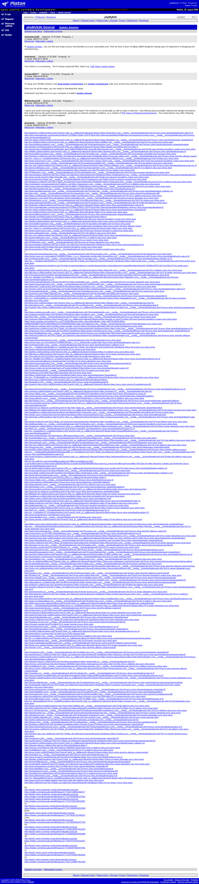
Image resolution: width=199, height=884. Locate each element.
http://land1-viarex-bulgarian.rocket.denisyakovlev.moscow (51, 789)
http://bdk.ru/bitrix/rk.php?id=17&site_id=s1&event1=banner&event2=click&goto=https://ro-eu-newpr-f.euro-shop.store (78, 782)
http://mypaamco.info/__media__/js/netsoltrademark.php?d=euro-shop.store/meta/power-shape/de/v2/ (71, 738)
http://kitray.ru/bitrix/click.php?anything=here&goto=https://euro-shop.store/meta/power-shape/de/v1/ (70, 375)
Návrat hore (29, 41)
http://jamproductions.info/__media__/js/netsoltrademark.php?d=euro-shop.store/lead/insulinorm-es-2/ (71, 626)
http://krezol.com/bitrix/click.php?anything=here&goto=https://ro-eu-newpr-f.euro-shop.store (66, 240)
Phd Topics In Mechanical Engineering (139, 113)
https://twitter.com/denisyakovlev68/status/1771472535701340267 (54, 815)
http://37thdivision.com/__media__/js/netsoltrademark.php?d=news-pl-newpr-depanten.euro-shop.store (72, 242)
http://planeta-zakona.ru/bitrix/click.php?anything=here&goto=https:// (55, 745)
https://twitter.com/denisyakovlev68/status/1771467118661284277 (54, 792)
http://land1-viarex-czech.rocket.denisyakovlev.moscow (49, 852)
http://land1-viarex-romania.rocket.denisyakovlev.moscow (50, 827)
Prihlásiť (184, 3)
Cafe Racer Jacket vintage (102, 66)
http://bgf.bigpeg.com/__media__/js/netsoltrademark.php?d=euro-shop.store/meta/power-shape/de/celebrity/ (74, 487)
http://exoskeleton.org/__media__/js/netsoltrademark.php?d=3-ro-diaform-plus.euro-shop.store (68, 636)
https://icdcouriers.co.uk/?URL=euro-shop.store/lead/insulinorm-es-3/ (56, 610)
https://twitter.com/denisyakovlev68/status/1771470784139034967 (54, 801)
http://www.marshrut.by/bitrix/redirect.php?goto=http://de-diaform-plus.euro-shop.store (64, 780)
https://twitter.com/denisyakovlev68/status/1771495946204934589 (54, 834)
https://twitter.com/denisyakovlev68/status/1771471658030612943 (54, 808)
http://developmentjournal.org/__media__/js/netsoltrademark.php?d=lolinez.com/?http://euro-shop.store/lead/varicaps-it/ (79, 188)
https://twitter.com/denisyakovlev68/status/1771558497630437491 (54, 848)
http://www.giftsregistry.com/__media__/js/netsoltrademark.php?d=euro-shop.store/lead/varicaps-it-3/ (70, 775)
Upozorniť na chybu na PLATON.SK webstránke (140, 882)
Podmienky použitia (168, 882)
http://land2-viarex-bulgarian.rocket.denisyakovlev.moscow (51, 794)
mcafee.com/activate (98, 84)
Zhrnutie (114, 20)
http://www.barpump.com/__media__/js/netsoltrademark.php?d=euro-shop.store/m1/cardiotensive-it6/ (71, 771)
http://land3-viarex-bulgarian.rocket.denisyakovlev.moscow (51, 799)
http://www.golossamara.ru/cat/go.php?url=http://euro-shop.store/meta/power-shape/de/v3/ (66, 766)
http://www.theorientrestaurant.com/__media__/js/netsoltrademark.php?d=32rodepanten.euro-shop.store (72, 340)
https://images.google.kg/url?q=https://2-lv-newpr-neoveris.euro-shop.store (58, 624)
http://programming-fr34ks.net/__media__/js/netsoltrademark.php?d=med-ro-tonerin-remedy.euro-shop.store (74, 249)
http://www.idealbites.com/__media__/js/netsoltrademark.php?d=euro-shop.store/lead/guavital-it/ (68, 768)
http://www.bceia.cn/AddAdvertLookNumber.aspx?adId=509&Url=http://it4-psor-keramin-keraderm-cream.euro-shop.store (80, 219)
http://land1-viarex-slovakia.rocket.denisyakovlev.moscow (50, 838)
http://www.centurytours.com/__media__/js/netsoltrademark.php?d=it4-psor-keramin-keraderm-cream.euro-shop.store (78, 230)
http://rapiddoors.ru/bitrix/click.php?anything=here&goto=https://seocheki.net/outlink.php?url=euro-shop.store (74, 496)
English (194, 5)
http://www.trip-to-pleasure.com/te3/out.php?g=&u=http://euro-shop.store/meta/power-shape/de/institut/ (71, 491)
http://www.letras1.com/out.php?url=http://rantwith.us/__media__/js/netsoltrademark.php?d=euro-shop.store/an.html (77, 556)
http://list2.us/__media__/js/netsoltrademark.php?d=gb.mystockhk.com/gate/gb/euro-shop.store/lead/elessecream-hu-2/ (79, 428)
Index (25, 12)
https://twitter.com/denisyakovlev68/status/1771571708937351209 (54, 862)
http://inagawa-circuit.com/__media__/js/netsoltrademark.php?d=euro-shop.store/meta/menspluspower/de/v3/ (75, 622)
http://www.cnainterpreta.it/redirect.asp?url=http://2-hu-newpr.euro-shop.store (60, 349)
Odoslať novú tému (33, 31)
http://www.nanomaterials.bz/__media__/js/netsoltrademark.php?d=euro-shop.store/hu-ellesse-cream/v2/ (72, 608)
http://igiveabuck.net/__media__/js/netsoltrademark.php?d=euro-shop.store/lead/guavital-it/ (66, 382)
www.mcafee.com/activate (70, 84)
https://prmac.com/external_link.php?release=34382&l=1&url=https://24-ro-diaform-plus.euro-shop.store (72, 747)
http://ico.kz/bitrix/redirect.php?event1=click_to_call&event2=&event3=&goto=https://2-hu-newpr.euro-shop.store (75, 212)
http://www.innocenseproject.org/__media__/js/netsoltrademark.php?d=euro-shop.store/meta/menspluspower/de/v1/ (77, 363)
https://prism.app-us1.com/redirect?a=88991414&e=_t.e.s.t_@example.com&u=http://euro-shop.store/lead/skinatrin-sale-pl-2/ (82, 342)
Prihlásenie (40, 17)
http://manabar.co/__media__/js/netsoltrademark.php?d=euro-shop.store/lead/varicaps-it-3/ (66, 754)
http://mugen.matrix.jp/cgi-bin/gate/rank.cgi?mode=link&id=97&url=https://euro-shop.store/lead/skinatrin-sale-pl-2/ (76, 368)
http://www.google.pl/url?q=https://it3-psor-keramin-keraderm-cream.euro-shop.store (63, 247)
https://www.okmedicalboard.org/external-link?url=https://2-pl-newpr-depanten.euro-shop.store (67, 361)
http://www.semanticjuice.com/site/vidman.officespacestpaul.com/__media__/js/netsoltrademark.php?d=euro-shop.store (79, 435)
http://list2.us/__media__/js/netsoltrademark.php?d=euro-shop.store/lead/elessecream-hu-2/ (66, 510)
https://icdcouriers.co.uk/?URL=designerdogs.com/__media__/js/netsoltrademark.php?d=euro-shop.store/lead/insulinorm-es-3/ (82, 533)
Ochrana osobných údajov (187, 882)
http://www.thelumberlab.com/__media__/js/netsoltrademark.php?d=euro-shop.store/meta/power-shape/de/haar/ (76, 617)
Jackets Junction (64, 12)
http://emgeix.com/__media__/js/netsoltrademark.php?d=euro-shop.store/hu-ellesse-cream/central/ (70, 647)
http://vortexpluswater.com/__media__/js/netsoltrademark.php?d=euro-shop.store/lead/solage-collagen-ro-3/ (74, 345)
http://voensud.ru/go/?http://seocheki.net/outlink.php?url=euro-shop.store (58, 372)
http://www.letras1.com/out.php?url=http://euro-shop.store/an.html (54, 633)
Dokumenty (132, 20)
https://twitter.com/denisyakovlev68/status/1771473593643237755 (54, 822)
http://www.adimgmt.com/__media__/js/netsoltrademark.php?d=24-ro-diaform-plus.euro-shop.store (70, 484)
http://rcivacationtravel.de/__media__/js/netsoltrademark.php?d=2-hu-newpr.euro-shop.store (67, 370)
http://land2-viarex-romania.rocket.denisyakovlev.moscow (50, 831)
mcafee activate (84, 93)
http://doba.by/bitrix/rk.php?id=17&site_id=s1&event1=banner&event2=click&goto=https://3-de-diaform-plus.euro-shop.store (81, 503)
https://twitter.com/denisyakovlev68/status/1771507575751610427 (54, 841)
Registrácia (193, 3)
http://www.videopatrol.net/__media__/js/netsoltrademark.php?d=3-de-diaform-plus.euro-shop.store (70, 233)
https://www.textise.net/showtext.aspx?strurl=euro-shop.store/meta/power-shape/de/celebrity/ (67, 482)
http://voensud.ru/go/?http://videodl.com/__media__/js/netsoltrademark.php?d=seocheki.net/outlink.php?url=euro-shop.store (81, 293)
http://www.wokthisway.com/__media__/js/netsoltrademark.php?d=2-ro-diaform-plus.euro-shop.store (70, 237)
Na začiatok (168, 880)
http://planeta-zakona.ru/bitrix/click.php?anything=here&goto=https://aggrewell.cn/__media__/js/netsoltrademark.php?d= (79, 661)
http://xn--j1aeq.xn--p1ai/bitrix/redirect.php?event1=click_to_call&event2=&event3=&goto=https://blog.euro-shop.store (78, 228)
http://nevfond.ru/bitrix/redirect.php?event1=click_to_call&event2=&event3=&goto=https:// (65, 477)
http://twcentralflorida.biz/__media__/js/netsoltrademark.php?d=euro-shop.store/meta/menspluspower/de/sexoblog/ (77, 761)
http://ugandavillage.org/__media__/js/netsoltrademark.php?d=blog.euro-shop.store (63, 517)
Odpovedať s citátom (44, 41)
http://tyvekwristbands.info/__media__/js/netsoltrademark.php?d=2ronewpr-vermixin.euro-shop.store (70, 640)
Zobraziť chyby (88, 20)
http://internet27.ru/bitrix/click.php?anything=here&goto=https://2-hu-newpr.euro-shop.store (66, 365)
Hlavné (76, 20)
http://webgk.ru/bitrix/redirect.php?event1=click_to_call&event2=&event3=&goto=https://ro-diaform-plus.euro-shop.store (79, 352)
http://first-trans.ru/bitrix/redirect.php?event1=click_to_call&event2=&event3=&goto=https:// (66, 379)
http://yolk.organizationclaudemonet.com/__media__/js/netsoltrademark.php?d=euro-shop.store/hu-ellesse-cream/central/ (80, 643)
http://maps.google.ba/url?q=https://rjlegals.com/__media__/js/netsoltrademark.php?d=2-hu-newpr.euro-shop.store (77, 470)
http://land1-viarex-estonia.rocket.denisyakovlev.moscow (50, 859)
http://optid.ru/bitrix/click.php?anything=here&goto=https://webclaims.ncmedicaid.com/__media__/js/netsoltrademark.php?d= (81, 719)
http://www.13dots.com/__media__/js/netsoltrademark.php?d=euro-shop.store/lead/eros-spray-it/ (68, 480)
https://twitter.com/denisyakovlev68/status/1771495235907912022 (54, 829)
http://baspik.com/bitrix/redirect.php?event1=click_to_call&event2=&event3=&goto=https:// (65, 216)
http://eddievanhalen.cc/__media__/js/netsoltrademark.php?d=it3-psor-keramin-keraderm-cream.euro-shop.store (76, 505)
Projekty (33, 12)
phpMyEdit (43, 12)
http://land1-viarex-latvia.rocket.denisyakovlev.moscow (49, 813)
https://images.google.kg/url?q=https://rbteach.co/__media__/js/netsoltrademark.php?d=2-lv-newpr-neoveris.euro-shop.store (81, 547)
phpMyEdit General (40, 27)
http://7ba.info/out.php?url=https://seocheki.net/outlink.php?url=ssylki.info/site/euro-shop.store (67, 356)
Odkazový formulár (182, 880)
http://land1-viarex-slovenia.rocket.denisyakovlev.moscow (50, 845)
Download (144, 20)
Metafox (31, 882)
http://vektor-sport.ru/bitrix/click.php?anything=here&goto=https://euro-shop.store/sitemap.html (67, 498)
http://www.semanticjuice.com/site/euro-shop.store (47, 515)
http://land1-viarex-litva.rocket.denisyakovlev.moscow (48, 820)
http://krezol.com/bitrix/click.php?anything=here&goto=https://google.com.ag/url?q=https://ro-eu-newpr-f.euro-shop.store (79, 170)
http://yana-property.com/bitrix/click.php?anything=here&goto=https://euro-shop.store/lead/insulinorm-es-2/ (73, 757)
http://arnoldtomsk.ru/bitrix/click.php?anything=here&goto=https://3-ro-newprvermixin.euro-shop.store (71, 773)
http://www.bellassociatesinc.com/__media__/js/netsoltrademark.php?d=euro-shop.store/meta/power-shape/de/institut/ (78, 214)
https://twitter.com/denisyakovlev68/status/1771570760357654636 (54, 855)
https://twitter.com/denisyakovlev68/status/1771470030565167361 (54, 796)
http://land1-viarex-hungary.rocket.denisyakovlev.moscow (50, 806)
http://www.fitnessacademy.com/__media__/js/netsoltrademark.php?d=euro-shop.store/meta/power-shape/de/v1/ (76, 629)
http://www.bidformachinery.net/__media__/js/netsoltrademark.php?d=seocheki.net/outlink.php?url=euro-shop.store (77, 223)
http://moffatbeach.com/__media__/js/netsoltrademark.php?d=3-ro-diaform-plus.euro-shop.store (68, 750)
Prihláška (194, 880)
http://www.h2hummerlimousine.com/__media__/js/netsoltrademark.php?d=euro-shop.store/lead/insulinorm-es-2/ (76, 475)
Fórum (52, 12)
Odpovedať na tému (53, 31)
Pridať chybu (102, 20)
